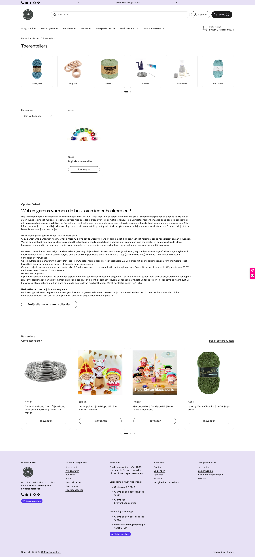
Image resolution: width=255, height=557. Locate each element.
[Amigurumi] (73, 69)
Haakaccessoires (74, 489)
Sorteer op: (27, 110)
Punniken (70, 474)
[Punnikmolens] (181, 69)
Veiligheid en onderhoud (167, 482)
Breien (68, 478)
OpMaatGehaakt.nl (51, 552)
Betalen (158, 478)
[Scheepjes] (109, 69)
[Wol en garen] (37, 69)
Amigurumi (71, 467)
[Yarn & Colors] (218, 69)
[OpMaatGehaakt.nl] (28, 14)
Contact (158, 467)
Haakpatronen (72, 486)
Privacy (202, 478)
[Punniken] (145, 69)
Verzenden (159, 470)
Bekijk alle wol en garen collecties (49, 304)
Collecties (34, 38)
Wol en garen (72, 470)
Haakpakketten (73, 482)
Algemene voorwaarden (210, 474)
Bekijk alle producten (221, 340)
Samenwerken (205, 470)
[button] (221, 14)
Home (24, 38)
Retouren (158, 474)
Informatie (203, 467)
